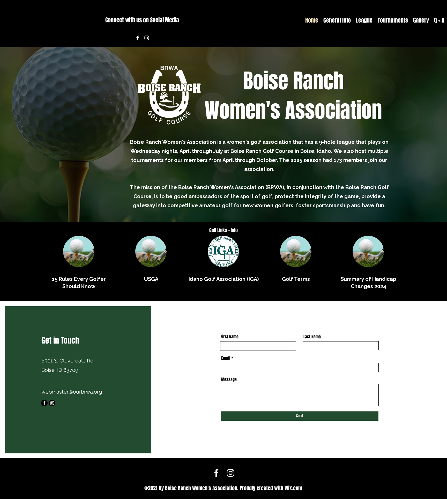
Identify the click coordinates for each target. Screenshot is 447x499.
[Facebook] (137, 38)
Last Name (312, 337)
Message (229, 379)
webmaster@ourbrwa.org (71, 392)
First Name (230, 337)
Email (225, 358)
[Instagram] (147, 38)
